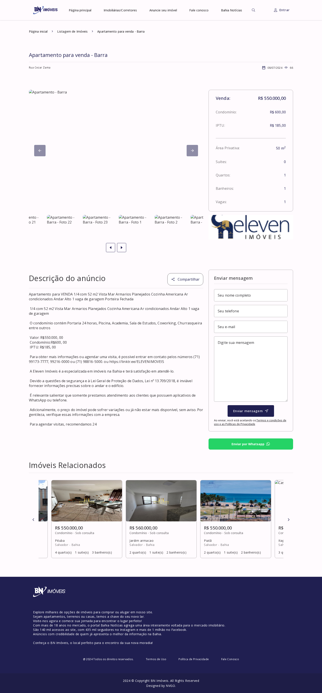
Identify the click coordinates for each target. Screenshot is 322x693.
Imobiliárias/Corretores (120, 10)
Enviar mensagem (248, 411)
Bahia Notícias (231, 10)
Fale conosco (199, 10)
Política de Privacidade (194, 659)
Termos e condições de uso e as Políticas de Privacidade (250, 422)
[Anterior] (33, 519)
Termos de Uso (156, 659)
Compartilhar (189, 279)
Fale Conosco (230, 659)
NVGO (170, 686)
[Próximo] (40, 150)
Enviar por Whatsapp (248, 444)
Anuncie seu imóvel (163, 10)
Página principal (80, 10)
